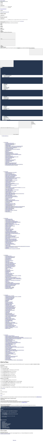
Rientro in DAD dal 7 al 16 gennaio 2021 (10, 277)
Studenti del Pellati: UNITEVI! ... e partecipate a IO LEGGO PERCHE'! (15, 206)
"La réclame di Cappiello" (8, 201)
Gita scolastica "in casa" (8, 259)
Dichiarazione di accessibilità (6, 424)
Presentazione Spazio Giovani (9, 270)
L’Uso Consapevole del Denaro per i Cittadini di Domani (13, 342)
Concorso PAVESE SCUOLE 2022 (10, 205)
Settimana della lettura (8, 242)
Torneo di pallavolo (8, 182)
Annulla (1, 47)
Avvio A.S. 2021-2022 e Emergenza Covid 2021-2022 (12, 248)
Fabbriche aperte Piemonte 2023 (9, 157)
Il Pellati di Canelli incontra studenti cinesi (11, 238)
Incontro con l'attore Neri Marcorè (9, 335)
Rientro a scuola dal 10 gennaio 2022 (10, 236)
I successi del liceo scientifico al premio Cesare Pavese (12, 283)
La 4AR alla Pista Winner (8, 179)
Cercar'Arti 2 (7, 354)
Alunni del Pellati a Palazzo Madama (10, 322)
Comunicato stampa (8, 145)
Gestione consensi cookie (5, 426)
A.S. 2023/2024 (6, 142)
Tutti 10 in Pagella (7, 358)
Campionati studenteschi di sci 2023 (10, 194)
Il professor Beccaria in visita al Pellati (10, 204)
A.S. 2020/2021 (6, 255)
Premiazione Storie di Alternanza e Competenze (11, 153)
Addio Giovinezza (7, 351)
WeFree (6, 268)
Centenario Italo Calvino (8, 161)
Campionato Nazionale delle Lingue (10, 199)
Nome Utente (10, 6)
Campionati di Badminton (8, 180)
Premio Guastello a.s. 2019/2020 (9, 295)
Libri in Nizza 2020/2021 (8, 274)
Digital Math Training (8, 267)
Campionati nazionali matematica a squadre (11, 178)
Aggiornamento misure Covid (9, 229)
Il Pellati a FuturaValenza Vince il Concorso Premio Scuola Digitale (14, 337)
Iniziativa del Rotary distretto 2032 (10, 257)
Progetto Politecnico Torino (9, 339)
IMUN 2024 (7, 151)
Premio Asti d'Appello (8, 317)
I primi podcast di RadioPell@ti (9, 243)
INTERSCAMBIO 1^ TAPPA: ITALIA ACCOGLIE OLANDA (14, 146)
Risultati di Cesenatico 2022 (9, 225)
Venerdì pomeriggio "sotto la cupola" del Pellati (11, 232)
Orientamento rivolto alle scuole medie (10, 159)
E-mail (9, 19)
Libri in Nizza (7, 321)
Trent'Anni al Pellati (8, 357)
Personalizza (2, 398)
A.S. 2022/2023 (6, 171)
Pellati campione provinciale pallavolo (10, 176)
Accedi (1, 2)
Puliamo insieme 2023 (8, 184)
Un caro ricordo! (7, 202)
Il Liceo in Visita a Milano (8, 347)
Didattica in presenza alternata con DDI (10, 284)
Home (33, 121)
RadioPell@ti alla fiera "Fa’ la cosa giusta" (11, 185)
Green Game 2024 (7, 150)
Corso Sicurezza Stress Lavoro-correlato (10, 325)
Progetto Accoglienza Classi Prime (10, 326)
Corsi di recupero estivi (8, 258)
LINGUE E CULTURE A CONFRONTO (11, 147)
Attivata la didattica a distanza (9, 282)
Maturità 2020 (7, 300)
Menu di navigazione (15, 134)
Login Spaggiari (22, 21)
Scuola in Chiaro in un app (8, 197)
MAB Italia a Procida (8, 226)
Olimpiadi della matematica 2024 (9, 144)
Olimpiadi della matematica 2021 (9, 273)
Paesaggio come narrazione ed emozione (10, 174)
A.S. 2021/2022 (6, 218)
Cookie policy (4, 421)
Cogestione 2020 (7, 311)
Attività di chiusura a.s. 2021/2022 (9, 220)
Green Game (7, 272)
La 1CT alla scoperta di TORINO (9, 188)
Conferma (4, 47)
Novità (33, 122)
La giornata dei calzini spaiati (9, 148)
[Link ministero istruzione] (4, 1)
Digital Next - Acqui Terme (9, 327)
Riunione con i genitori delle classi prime (10, 163)
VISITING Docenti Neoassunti (9, 314)
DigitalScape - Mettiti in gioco (9, 303)
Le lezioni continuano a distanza (9, 306)
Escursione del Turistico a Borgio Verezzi (10, 346)
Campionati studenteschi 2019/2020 (10, 308)
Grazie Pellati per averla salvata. (9, 160)
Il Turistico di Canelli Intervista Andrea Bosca (11, 341)
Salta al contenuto (2, 0)
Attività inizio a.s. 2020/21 (8, 288)
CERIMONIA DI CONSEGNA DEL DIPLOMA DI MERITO (13, 207)
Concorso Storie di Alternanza (9, 353)
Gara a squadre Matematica (9, 190)
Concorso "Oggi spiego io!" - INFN (10, 352)
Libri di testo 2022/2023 (8, 211)
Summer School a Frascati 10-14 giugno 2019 (11, 356)
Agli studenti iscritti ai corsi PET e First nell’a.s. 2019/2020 (13, 296)
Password (9, 7)
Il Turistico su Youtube (8, 348)
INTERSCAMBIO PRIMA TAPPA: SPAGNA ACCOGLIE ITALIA (14, 193)
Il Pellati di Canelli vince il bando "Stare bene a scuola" (12, 233)
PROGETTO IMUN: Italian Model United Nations (12, 200)
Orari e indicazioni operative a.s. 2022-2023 (11, 210)
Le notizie (33, 123)
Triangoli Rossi (7, 312)
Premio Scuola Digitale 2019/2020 (10, 310)
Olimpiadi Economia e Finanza (9, 223)
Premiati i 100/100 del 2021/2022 (9, 208)
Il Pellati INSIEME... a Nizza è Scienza (10, 349)
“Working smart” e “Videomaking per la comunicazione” (12, 280)
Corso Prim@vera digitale (8, 299)
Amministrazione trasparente (6, 427)
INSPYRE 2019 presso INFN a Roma (10, 344)
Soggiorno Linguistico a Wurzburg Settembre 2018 (12, 336)
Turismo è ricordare (8, 227)
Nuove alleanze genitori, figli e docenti (10, 265)
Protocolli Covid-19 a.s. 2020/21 (9, 287)
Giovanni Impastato (8, 186)
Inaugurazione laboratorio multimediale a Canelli (11, 156)
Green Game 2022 (7, 234)
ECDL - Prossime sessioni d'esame (10, 266)
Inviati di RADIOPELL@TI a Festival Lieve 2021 (12, 237)
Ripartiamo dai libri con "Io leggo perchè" (11, 239)
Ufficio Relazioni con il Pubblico (6, 423)
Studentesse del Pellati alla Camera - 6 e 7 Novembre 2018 (13, 338)
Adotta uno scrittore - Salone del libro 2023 (11, 175)
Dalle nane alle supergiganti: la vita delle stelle (11, 196)
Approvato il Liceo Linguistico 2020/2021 (11, 315)
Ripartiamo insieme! (8, 286)
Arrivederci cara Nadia (8, 359)
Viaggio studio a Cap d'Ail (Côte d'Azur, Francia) (12, 189)
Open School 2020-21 (8, 276)
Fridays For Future (7, 328)
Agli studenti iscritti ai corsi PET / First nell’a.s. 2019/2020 (13, 275)
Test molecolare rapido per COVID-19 (10, 307)
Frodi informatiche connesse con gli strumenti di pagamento (13, 154)
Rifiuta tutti (7, 398)
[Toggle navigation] (7, 63)
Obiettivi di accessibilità (5, 425)
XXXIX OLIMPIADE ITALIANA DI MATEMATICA (12, 177)
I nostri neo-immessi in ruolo (9, 219)
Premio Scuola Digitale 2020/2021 (10, 264)
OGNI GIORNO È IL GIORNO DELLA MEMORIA (12, 149)
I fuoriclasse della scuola (8, 198)
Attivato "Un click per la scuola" (9, 324)
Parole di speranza (7, 228)
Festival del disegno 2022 (8, 209)
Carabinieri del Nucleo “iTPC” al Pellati (10, 191)
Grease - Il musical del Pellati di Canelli (10, 316)
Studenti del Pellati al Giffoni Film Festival (11, 162)
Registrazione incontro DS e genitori (10, 285)
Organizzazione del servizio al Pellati (10, 305)
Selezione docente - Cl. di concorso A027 (10, 235)
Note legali (3, 422)
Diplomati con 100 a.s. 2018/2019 (9, 318)
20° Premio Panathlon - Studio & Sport (10, 319)
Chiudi (1, 28)
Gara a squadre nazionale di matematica (10, 263)
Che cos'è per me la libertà (8, 302)
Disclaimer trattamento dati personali (5, 433)
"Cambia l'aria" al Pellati (8, 230)
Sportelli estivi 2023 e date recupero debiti (11, 172)
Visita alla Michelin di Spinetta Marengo (10, 343)
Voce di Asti (3, 388)
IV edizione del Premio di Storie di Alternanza (11, 240)
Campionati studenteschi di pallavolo (10, 181)
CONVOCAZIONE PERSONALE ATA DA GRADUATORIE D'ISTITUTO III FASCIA (17, 246)
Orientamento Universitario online (9, 297)
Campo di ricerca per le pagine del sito (5, 127)
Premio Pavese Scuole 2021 (9, 241)
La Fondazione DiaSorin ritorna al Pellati (10, 231)
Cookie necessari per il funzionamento (5, 404)
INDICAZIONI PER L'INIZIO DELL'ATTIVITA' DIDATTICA (14, 164)
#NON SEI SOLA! (8, 155)
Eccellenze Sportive (8, 355)
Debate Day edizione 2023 (8, 152)
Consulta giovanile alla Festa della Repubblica (11, 221)
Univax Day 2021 (7, 269)
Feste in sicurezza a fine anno (9, 260)
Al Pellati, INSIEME (8, 345)
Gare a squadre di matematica (9, 298)
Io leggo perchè (7, 281)
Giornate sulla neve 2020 (8, 313)
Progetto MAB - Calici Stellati (9, 262)
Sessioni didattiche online (8, 304)
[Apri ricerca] (36, 51)
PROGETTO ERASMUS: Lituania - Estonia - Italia (12, 224)
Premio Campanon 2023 (8, 158)
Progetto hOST (7, 261)
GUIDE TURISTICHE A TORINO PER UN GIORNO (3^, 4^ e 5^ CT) (15, 187)
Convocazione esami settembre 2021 (10, 256)
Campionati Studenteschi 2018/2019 (10, 340)
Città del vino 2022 (7, 245)
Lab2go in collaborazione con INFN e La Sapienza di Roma (13, 278)
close (1, 67)
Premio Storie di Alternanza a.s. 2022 (10, 203)
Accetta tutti (13, 398)
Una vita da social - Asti (8, 309)
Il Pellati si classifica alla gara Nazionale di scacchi (12, 183)
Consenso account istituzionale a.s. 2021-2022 (11, 247)
